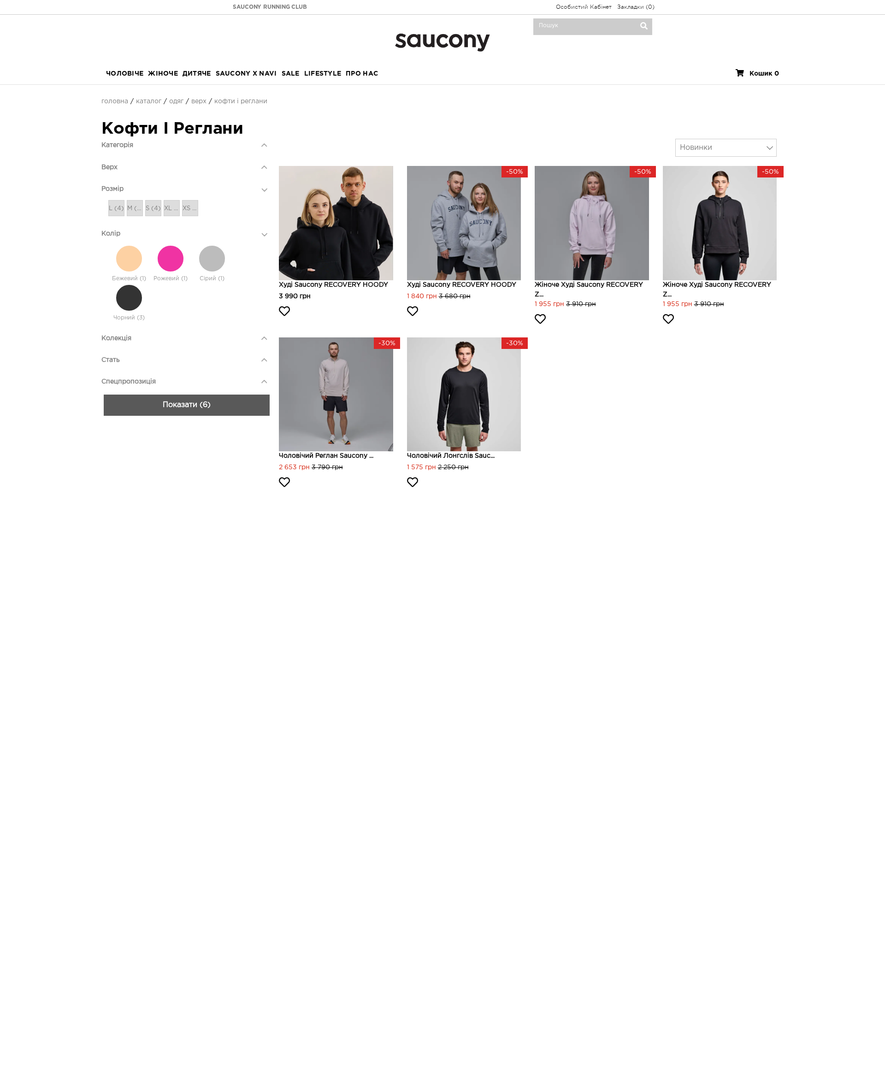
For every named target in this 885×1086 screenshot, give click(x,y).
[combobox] (726, 148)
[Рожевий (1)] (170, 258)
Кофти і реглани (240, 101)
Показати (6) (187, 404)
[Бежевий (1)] (129, 258)
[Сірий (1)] (212, 258)
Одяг (176, 101)
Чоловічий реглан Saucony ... (326, 456)
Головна (114, 101)
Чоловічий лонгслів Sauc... (451, 456)
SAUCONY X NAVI (246, 74)
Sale (291, 74)
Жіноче (163, 74)
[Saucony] (442, 41)
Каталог (148, 101)
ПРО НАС (362, 74)
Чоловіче (124, 74)
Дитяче (197, 74)
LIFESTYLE (323, 74)
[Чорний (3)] (129, 298)
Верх (198, 101)
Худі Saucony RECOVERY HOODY (333, 285)
